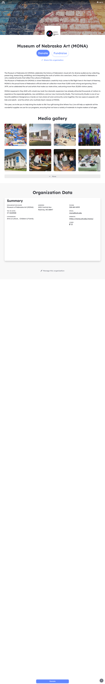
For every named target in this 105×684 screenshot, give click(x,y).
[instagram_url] (72, 224)
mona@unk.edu (75, 213)
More (54, 176)
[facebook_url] (69, 224)
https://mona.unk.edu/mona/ (81, 219)
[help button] (101, 680)
